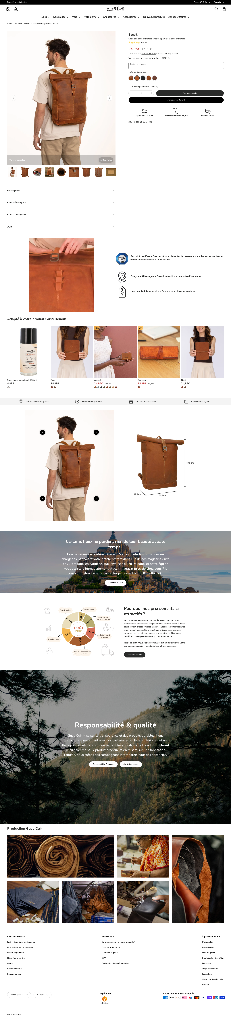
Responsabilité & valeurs (103, 764)
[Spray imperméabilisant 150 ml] (28, 352)
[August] (115, 352)
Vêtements (90, 17)
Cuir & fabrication (130, 764)
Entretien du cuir (116, 582)
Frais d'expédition (15, 952)
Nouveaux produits (154, 17)
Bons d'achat (208, 947)
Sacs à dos (59, 17)
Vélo (74, 17)
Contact (10, 963)
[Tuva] (72, 352)
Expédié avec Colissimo (17, 2)
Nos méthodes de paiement (20, 947)
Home (9, 24)
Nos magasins (208, 952)
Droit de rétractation (110, 947)
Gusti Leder (17, 1014)
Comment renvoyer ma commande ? (118, 942)
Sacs (44, 17)
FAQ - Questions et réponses (21, 942)
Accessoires (129, 17)
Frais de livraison (149, 53)
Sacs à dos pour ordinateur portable (37, 24)
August (97, 380)
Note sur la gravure (137, 72)
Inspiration (207, 974)
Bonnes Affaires (177, 17)
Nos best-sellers (135, 654)
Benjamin (142, 380)
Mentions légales (109, 952)
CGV (103, 958)
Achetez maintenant (176, 100)
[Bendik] (131, 78)
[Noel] (202, 352)
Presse (205, 984)
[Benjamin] (159, 352)
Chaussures (109, 17)
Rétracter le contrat (16, 958)
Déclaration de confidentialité (115, 963)
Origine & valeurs (210, 968)
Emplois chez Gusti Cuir (213, 958)
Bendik (55, 24)
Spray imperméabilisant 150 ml (22, 380)
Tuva (53, 380)
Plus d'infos (107, 160)
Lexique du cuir (14, 974)
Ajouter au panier (190, 93)
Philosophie (207, 942)
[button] (8, 9)
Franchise (206, 963)
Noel (183, 380)
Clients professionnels (212, 979)
